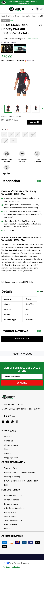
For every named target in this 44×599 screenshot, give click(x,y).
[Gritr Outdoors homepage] (17, 9)
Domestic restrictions (13, 495)
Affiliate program (11, 445)
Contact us (8, 441)
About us (7, 436)
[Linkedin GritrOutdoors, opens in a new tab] (16, 421)
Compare (33, 122)
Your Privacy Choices (19, 563)
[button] (18, 60)
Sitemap (7, 449)
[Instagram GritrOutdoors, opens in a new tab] (7, 421)
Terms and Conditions (23, 520)
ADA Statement (10, 524)
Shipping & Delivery (12, 477)
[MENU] (2, 9)
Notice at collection (12, 567)
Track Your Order (11, 468)
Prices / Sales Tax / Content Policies (19, 472)
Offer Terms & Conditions (14, 508)
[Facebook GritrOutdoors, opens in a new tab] (2, 421)
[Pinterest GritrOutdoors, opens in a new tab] (12, 421)
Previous (2, 108)
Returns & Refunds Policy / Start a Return (21, 481)
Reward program (11, 504)
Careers (7, 453)
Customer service (11, 500)
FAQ (6, 485)
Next (42, 108)
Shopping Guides (11, 458)
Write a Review (33, 39)
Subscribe (22, 383)
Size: (4, 129)
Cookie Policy (23, 516)
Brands (7, 528)
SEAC (12, 20)
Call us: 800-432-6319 (13, 405)
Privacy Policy (23, 512)
